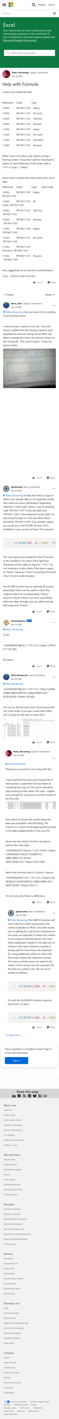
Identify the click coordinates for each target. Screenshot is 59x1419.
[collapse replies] (29, 301)
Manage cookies (10, 1408)
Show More (14, 1034)
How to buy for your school (14, 1229)
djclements (16, 486)
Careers (7, 1357)
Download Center (10, 1164)
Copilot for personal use (13, 1130)
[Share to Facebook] (19, 1095)
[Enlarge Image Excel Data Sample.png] (31, 805)
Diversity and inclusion (12, 1382)
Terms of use (24, 1408)
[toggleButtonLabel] (54, 13)
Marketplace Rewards (12, 1338)
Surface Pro (8, 1110)
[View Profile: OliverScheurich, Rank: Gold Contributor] (6, 677)
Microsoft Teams (10, 1283)
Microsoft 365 (9, 1273)
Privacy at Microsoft (11, 1372)
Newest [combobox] (50, 294)
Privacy (34, 1404)
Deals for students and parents (15, 1239)
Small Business (9, 1293)
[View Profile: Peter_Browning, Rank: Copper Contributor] (6, 74)
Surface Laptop (9, 1115)
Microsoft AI (8, 1258)
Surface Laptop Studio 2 (13, 1120)
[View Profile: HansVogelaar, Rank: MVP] (6, 622)
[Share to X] (24, 1095)
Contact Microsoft (21, 1404)
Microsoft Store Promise (13, 1189)
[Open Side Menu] (4, 4)
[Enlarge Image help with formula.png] (29, 728)
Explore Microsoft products (14, 1140)
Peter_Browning (20, 72)
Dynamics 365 (9, 1268)
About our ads (33, 1411)
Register (42, 4)
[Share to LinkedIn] (14, 1095)
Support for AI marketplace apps (16, 1323)
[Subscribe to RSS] (40, 1095)
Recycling (21, 1411)
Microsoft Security (11, 1263)
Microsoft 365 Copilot (12, 1288)
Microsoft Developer (11, 1313)
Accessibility (8, 1387)
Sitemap (7, 1404)
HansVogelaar (18, 620)
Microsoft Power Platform (13, 1278)
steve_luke (16, 303)
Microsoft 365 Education (13, 1224)
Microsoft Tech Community (14, 1328)
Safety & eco (9, 1411)
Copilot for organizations (13, 1125)
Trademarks (37, 1408)
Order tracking (9, 1179)
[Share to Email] (45, 1095)
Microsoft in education (12, 1209)
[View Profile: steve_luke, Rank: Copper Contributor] (6, 305)
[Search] (34, 5)
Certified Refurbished (12, 1184)
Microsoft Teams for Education (15, 1219)
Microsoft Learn (10, 1318)
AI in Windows (9, 1135)
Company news (9, 1367)
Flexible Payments (10, 1194)
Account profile (9, 1159)
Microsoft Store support (13, 1169)
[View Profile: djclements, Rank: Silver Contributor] (6, 489)
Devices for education (12, 1214)
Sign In (51, 4)
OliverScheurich (19, 675)
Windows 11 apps (10, 1145)
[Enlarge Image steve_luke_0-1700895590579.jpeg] (29, 368)
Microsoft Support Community (20, 40)
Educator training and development (17, 1234)
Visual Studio (9, 1343)
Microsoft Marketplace (12, 1333)
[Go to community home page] (10, 4)
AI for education (10, 1244)
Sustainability (9, 1392)
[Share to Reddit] (29, 1095)
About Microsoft (10, 1362)
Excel (8, 13)
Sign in (16, 1060)
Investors (7, 1377)
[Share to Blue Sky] (34, 1095)
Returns (7, 1174)
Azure (6, 1308)
